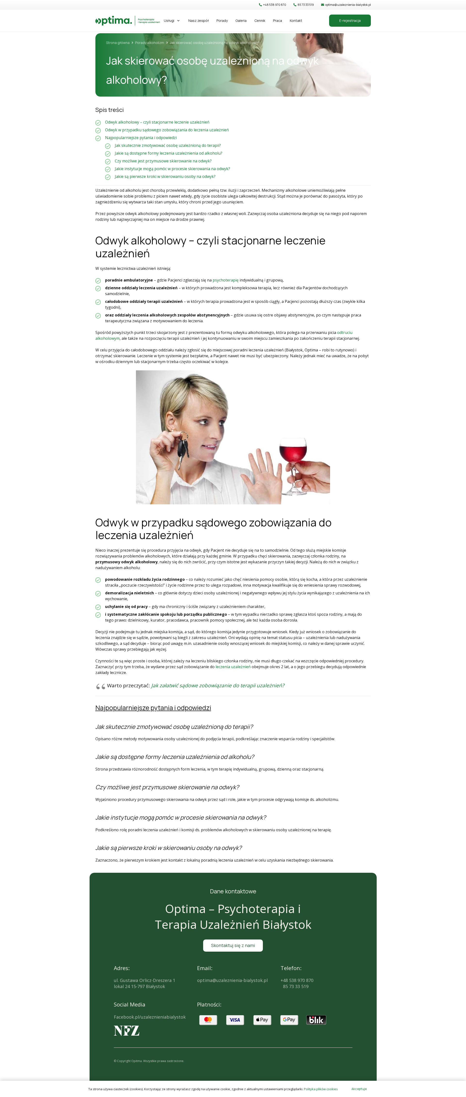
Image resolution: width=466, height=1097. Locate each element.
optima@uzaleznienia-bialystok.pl (232, 980)
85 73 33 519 (294, 986)
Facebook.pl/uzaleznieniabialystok (150, 1017)
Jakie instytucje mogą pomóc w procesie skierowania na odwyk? (172, 168)
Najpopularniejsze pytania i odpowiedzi (141, 137)
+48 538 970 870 (297, 980)
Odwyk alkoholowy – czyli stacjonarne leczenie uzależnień (157, 122)
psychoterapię (226, 280)
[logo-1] (127, 20)
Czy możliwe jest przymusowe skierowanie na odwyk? (163, 161)
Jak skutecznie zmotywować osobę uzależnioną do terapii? (168, 145)
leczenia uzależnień (233, 666)
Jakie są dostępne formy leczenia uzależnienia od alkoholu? (168, 153)
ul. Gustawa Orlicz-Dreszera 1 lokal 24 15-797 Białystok (144, 983)
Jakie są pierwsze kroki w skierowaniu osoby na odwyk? (165, 176)
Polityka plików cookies (321, 1089)
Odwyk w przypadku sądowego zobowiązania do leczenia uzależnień (167, 130)
